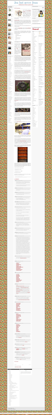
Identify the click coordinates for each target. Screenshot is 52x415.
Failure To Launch (11, 393)
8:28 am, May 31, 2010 (19, 180)
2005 (9, 405)
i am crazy (9, 89)
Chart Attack (40, 100)
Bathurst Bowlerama (19, 121)
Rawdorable (40, 94)
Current (39, 60)
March (10, 400)
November (10, 375)
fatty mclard (9, 79)
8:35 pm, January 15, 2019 (21, 312)
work (8, 121)
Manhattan (40, 92)
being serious (9, 67)
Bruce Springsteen (34, 40)
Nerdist (39, 65)
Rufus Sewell (33, 90)
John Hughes (33, 69)
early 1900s (9, 76)
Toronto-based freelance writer (27, 371)
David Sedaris (33, 49)
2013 (9, 371)
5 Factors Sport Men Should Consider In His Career (23, 299)
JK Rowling (33, 68)
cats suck (9, 70)
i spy (8, 90)
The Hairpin (40, 71)
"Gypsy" (17, 48)
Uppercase (40, 97)
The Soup (40, 73)
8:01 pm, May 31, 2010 (19, 196)
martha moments (9, 98)
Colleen (16, 180)
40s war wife (9, 57)
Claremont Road (40, 89)
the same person (16, 100)
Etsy (39, 90)
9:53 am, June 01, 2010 (21, 201)
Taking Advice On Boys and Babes (12, 385)
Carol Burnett (33, 43)
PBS (42, 103)
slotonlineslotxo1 (17, 357)
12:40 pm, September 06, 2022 (21, 347)
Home (22, 364)
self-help (9, 107)
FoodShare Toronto (40, 102)
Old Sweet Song (40, 93)
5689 (15, 272)
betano (23, 345)
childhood (9, 71)
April (9, 399)
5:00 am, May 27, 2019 (20, 323)
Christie (16, 196)
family (8, 78)
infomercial (9, 92)
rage (8, 103)
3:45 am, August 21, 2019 (22, 339)
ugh (8, 117)
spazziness (9, 109)
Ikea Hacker (40, 91)
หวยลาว (21, 359)
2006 (9, 404)
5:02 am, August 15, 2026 (22, 357)
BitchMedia (40, 59)
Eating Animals (33, 52)
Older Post (30, 364)
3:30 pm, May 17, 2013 (20, 232)
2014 (9, 370)
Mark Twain (33, 77)
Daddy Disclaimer (9, 73)
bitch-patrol (9, 68)
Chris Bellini (40, 47)
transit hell (9, 115)
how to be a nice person (10, 85)
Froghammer (40, 49)
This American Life (40, 74)
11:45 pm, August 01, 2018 (19, 272)
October (10, 376)
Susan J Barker (16, 201)
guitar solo (27, 71)
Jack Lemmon (33, 66)
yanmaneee (16, 312)
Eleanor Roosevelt (34, 54)
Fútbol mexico (19, 337)
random (9, 104)
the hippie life (9, 112)
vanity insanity (9, 118)
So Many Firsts (11, 30)
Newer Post (15, 364)
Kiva (41, 103)
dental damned (9, 74)
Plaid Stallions (40, 78)
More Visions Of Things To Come (12, 398)
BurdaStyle (40, 88)
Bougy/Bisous (40, 46)
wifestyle (9, 120)
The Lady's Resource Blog (41, 83)
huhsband (9, 87)
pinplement (9, 101)
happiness (9, 81)
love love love (9, 96)
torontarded (9, 114)
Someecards (40, 67)
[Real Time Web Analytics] (26, 414)
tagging (8, 110)
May (9, 380)
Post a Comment (16, 361)
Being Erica (33, 38)
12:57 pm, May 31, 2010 (21, 192)
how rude (9, 84)
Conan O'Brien (33, 46)
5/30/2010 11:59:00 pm (20, 176)
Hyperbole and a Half (41, 62)
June (9, 379)
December (10, 374)
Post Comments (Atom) (19, 365)
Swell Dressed (40, 52)
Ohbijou (39, 51)
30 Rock (33, 32)
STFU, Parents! (40, 68)
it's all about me (9, 93)
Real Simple (40, 95)
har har (8, 82)
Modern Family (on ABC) (34, 79)
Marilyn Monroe (33, 76)
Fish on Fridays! (10, 389)
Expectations (10, 381)
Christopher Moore (34, 44)
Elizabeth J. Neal (17, 339)
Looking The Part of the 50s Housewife (13, 395)
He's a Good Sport (17, 8)
